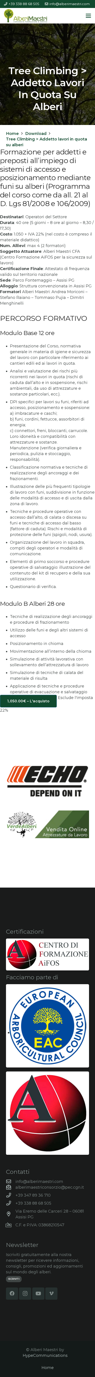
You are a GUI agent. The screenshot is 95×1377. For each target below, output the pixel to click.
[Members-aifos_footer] (47, 1113)
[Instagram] (25, 1293)
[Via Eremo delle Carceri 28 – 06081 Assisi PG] (10, 1214)
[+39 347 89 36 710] (10, 1195)
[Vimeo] (51, 1293)
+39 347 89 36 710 (33, 1195)
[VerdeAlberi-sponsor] (47, 824)
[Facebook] (12, 1293)
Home (48, 1367)
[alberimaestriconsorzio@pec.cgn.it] (10, 1187)
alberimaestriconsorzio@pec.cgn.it (49, 1187)
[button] (88, 15)
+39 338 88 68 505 (33, 1203)
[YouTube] (38, 1293)
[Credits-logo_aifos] (47, 954)
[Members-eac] (47, 1025)
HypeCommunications (45, 1355)
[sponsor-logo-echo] (47, 781)
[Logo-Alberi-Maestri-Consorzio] (25, 15)
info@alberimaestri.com (39, 1181)
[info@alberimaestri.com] (10, 1181)
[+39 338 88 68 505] (10, 1203)
